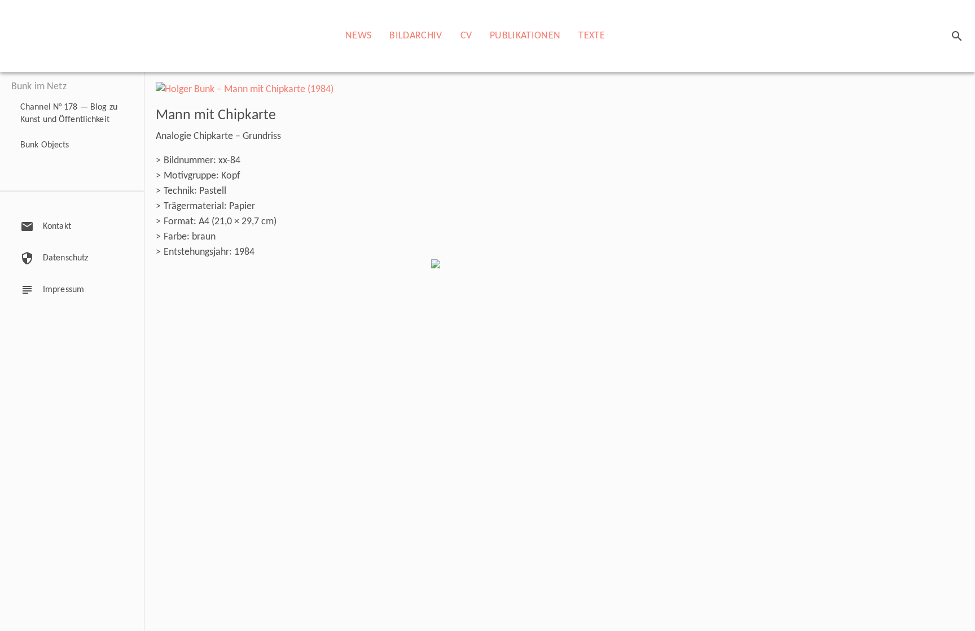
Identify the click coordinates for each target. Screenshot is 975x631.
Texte (591, 36)
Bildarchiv (415, 36)
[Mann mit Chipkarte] (244, 89)
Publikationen (525, 36)
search (957, 36)
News (358, 36)
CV (466, 36)
